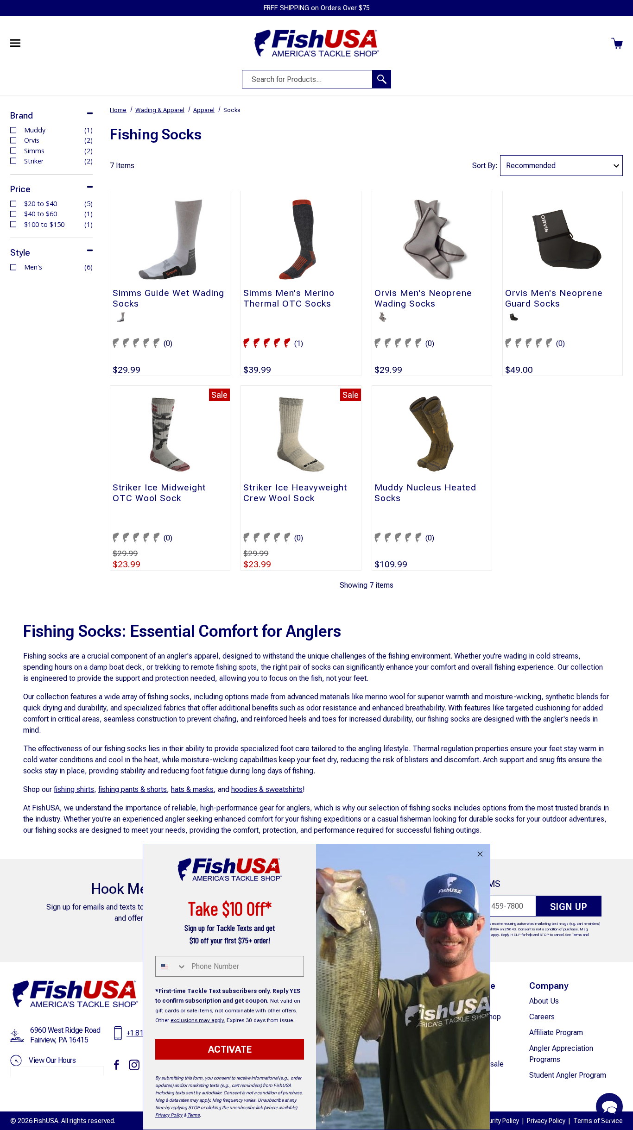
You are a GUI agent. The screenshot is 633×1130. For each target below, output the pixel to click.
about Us (544, 1001)
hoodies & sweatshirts (267, 789)
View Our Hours (52, 1060)
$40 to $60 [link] (58, 214)
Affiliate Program (556, 1032)
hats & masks (192, 789)
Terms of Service (598, 1120)
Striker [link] (58, 161)
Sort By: (485, 165)
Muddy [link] (58, 130)
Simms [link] (58, 151)
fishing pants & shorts (132, 789)
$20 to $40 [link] (58, 203)
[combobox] (171, 966)
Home (118, 110)
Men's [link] (58, 267)
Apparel (204, 110)
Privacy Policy (546, 1120)
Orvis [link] (58, 140)
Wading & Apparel (159, 110)
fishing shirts (74, 789)
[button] (609, 1106)
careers (542, 1016)
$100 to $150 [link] (58, 224)
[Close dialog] (480, 854)
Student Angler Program (567, 1075)
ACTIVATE (230, 1049)
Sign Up (569, 906)
